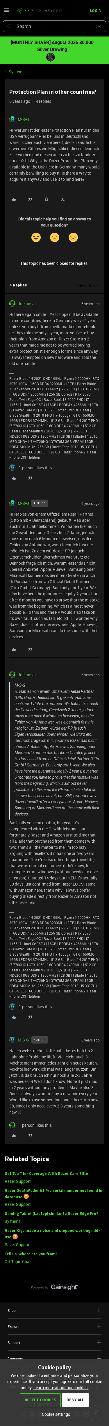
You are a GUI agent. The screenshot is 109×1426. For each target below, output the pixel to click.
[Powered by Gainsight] (54, 1288)
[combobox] (54, 26)
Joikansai (27, 303)
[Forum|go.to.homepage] (39, 11)
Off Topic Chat (18, 1261)
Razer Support (18, 1181)
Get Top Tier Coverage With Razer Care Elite (46, 1174)
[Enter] (9, 26)
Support (14, 1342)
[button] (6, 12)
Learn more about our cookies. (61, 1387)
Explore (13, 1326)
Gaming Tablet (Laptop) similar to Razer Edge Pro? (51, 1214)
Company (15, 1358)
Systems (16, 71)
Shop (12, 1310)
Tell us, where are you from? (31, 1254)
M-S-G (23, 119)
